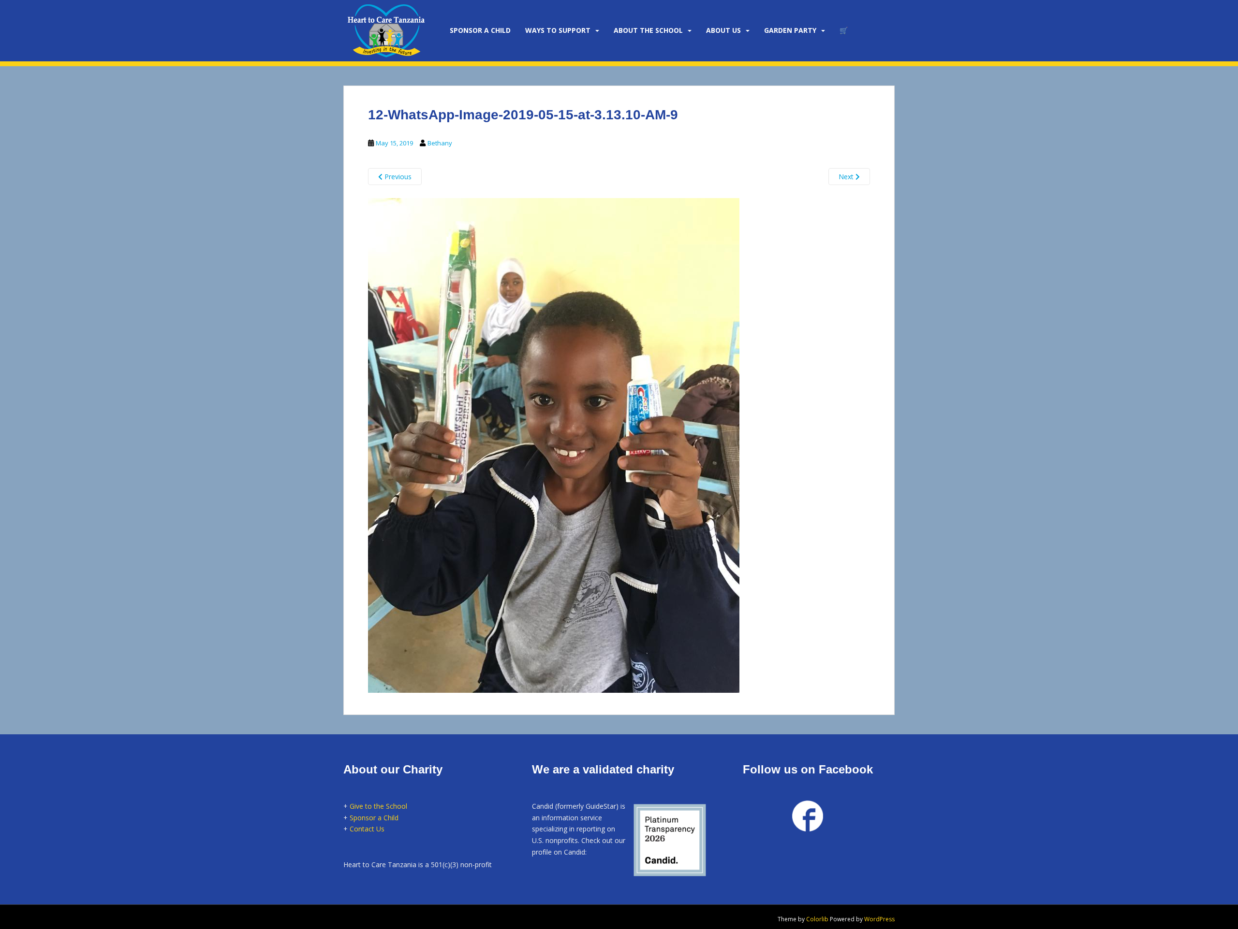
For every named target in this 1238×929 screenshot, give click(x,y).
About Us (723, 30)
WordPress (879, 919)
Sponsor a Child (374, 817)
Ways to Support (557, 30)
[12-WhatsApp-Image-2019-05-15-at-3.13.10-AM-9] (553, 444)
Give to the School (378, 806)
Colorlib (817, 919)
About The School (648, 30)
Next (847, 176)
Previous (397, 176)
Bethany (439, 143)
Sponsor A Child (480, 30)
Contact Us (367, 828)
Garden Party (790, 30)
